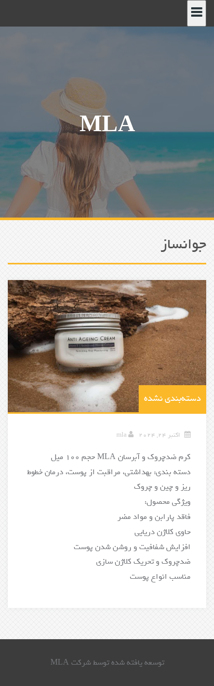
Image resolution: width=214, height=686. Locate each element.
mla (121, 435)
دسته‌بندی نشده (172, 398)
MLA (107, 125)
